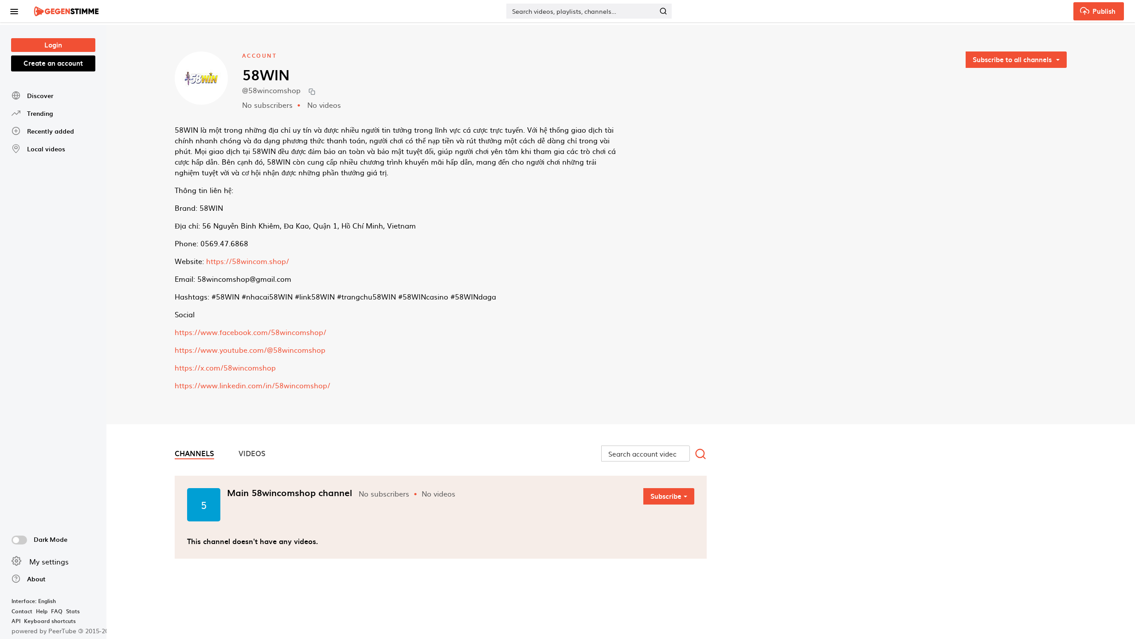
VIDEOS (252, 453)
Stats (73, 611)
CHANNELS (194, 453)
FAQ (57, 611)
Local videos (46, 149)
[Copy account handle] (312, 91)
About (36, 579)
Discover (40, 95)
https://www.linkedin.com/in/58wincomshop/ (252, 385)
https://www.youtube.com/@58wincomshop (250, 349)
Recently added (50, 131)
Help (41, 611)
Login (53, 45)
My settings (49, 561)
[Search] (663, 11)
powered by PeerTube (44, 630)
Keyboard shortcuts (50, 621)
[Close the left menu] (13, 11)
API (16, 621)
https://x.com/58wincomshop (225, 367)
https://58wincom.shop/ (247, 261)
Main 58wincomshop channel (289, 492)
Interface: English (34, 601)
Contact (22, 611)
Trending (40, 113)
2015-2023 (97, 630)
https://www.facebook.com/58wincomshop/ (250, 332)
